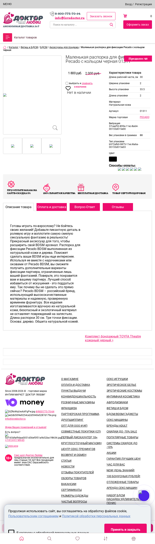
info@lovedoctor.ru (70, 18)
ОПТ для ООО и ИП (74, 425)
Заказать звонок (101, 16)
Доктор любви (23, 18)
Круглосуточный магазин (81, 443)
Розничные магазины (78, 402)
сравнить (87, 83)
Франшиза (69, 408)
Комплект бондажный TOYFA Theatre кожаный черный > (113, 338)
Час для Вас (116, 464)
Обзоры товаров (73, 478)
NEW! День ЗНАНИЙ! (121, 470)
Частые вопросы (74, 501)
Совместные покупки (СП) (81, 431)
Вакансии (68, 484)
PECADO (144, 117)
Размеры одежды (74, 495)
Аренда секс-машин (122, 487)
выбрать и (75, 83)
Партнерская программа (80, 414)
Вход (128, 4)
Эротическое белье (121, 384)
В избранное (80, 87)
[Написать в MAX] (149, 504)
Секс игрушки (117, 379)
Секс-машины (117, 419)
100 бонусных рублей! (123, 476)
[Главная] (5, 47)
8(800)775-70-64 (45, 411)
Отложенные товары (123, 482)
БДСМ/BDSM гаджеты (122, 414)
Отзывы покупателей (77, 472)
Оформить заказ (138, 24)
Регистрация (143, 4)
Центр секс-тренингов (78, 449)
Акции (111, 452)
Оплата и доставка (75, 384)
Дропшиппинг (72, 419)
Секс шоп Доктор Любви (28, 455)
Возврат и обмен (73, 454)
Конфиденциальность (78, 396)
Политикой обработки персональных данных (96, 516)
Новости (67, 466)
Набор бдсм (116, 495)
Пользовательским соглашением (33, 516)
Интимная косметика (123, 396)
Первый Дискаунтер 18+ (79, 437)
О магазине (70, 379)
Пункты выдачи (73, 390)
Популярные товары (122, 437)
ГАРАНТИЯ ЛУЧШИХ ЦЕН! (124, 458)
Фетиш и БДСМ (117, 408)
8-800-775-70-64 (67, 13)
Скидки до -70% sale (122, 431)
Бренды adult (117, 425)
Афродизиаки (117, 402)
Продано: (138, 58)
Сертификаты (71, 489)
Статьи (66, 460)
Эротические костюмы (124, 390)
